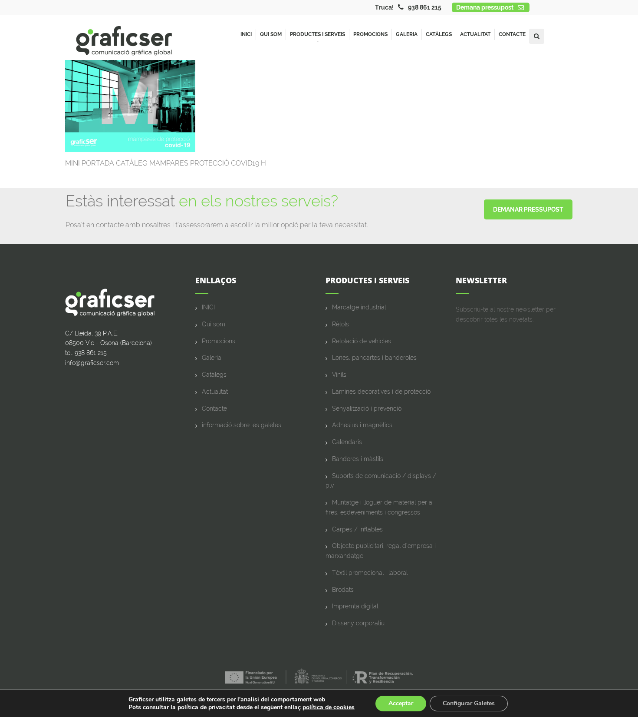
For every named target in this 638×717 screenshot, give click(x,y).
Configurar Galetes (469, 703)
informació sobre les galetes (241, 425)
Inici (246, 34)
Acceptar (400, 703)
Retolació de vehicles (361, 341)
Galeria (407, 34)
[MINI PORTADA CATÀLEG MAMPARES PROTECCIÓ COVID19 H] (130, 105)
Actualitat (475, 34)
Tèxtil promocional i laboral (370, 572)
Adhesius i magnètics (362, 425)
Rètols (340, 324)
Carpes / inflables (357, 529)
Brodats (343, 589)
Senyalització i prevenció (366, 408)
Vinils (339, 374)
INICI (208, 307)
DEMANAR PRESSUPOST (528, 209)
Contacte (512, 34)
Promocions (370, 34)
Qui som (271, 34)
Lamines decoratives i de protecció (381, 391)
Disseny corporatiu (358, 623)
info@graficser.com (92, 362)
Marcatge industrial (359, 307)
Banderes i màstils (357, 458)
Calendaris (347, 441)
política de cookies (329, 707)
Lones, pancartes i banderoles (374, 357)
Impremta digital (355, 606)
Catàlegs (439, 34)
